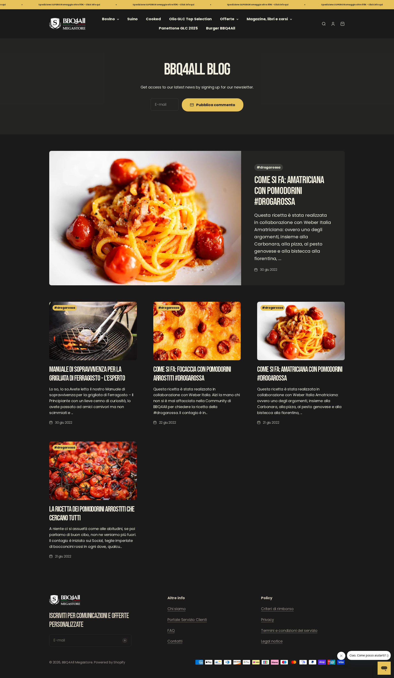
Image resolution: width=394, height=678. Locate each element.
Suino (132, 19)
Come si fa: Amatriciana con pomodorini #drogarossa (289, 191)
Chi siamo (176, 608)
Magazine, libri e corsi (267, 19)
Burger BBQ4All (220, 28)
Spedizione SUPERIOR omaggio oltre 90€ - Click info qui (41, 4)
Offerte (227, 19)
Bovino (108, 19)
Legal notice (272, 641)
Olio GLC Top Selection (190, 19)
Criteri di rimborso (277, 608)
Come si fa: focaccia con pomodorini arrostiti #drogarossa (192, 374)
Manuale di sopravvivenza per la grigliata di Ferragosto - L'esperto (87, 374)
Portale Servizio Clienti (187, 619)
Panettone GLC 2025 (178, 28)
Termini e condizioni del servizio (289, 630)
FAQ (170, 630)
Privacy (267, 619)
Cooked (153, 19)
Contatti (174, 641)
